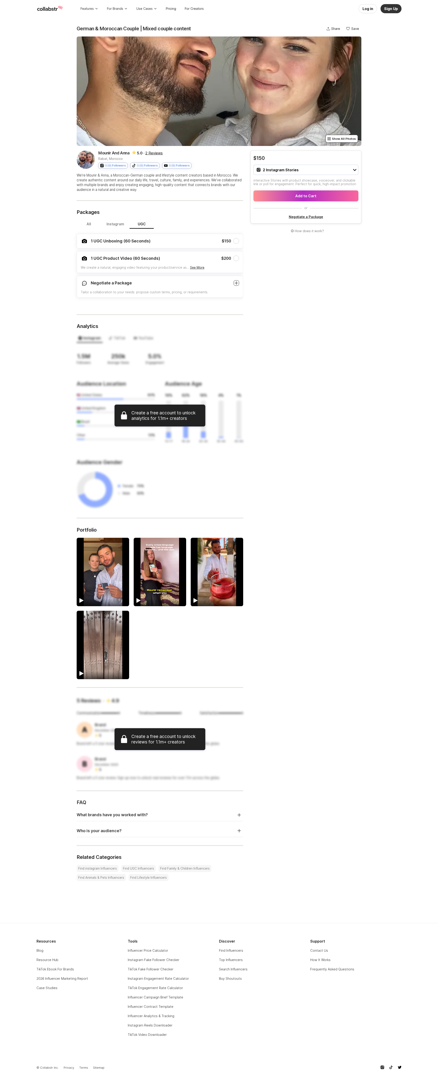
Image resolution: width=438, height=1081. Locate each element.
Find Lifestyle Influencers (148, 877)
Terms (83, 1067)
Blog (39, 950)
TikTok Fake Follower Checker (150, 969)
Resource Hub (47, 960)
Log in (367, 8)
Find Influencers (231, 950)
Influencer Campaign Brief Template (155, 997)
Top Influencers (231, 960)
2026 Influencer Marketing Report (62, 978)
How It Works (320, 960)
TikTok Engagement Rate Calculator (155, 988)
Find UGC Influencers (138, 868)
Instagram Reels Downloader (150, 1025)
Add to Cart (305, 196)
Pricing (171, 8)
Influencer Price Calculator (148, 950)
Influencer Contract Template (150, 1006)
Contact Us (319, 950)
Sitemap (98, 1067)
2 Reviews (154, 153)
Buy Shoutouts (230, 978)
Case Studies (46, 988)
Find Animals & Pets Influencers (101, 877)
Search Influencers (233, 969)
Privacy (69, 1067)
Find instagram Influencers (97, 868)
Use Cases (144, 8)
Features (87, 8)
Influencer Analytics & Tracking (151, 1016)
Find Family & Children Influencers (185, 868)
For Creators (194, 8)
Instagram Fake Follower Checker (153, 960)
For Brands (115, 8)
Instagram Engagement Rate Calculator (158, 978)
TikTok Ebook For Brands (55, 969)
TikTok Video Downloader (147, 1035)
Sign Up (391, 8)
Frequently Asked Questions (332, 969)
